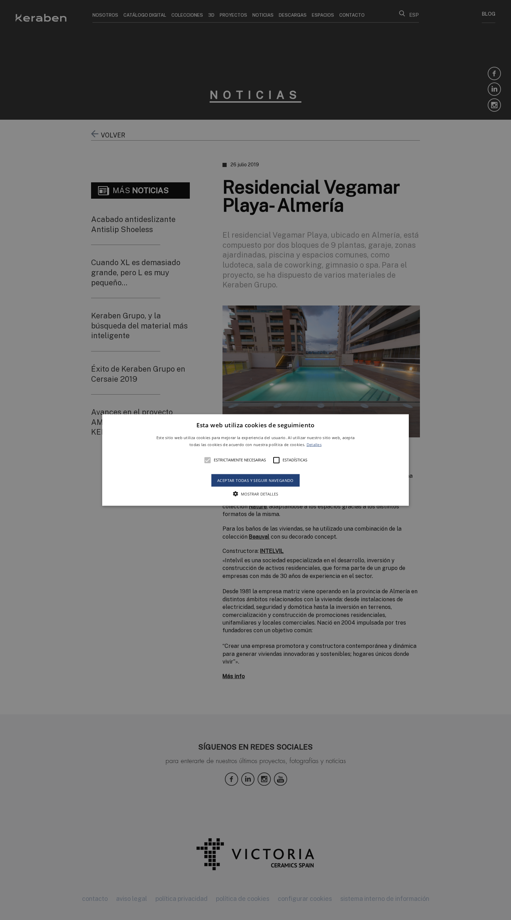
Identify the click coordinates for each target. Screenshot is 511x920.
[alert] (255, 460)
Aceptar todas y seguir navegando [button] (255, 480)
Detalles (314, 444)
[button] (255, 460)
